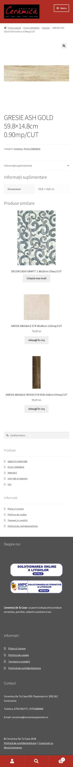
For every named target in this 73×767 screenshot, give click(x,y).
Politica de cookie (17, 514)
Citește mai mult (37, 278)
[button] (64, 46)
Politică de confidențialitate (23, 526)
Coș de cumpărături (56, 758)
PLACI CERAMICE (31, 27)
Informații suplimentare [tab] (18, 165)
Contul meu (12, 761)
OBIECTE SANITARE (17, 461)
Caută (36, 761)
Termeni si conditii (18, 520)
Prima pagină (14, 27)
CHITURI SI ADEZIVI (18, 478)
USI (9, 484)
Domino (46, 27)
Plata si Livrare (16, 508)
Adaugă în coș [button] (36, 340)
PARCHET (12, 472)
